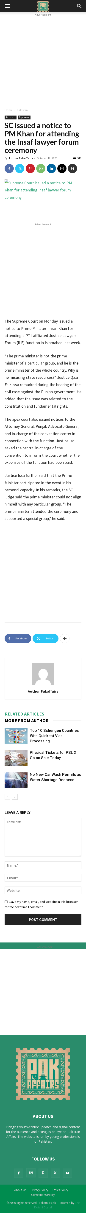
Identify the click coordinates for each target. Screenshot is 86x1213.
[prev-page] (7, 797)
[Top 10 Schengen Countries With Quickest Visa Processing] (16, 736)
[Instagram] (31, 1172)
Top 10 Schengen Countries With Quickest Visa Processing (54, 735)
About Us (20, 1190)
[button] (7, 6)
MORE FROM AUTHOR (27, 720)
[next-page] (15, 797)
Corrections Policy (43, 1195)
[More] (64, 638)
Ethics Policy (60, 1190)
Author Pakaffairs (21, 158)
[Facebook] (9, 168)
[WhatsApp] (40, 168)
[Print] (72, 168)
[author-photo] (43, 685)
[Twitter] (19, 168)
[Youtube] (67, 1173)
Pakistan (22, 110)
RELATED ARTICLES (24, 714)
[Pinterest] (30, 168)
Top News (24, 117)
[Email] (62, 168)
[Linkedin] (51, 168)
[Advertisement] (43, 60)
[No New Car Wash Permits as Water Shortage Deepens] (16, 780)
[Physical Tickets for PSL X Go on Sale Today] (16, 758)
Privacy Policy (39, 1190)
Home (9, 110)
